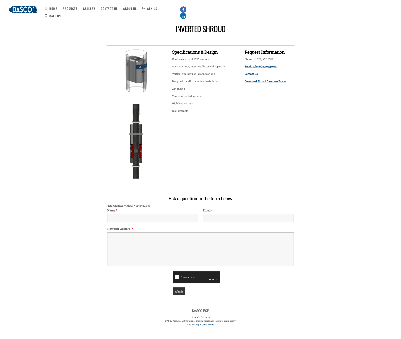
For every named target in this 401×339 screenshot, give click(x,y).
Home (52, 8)
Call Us (54, 16)
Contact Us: (251, 73)
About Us (130, 8)
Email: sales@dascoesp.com (261, 66)
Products (70, 8)
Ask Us (151, 8)
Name (112, 210)
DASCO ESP (199, 317)
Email (208, 210)
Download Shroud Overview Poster (265, 81)
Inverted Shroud (200, 28)
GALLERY (89, 8)
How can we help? (120, 229)
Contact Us (109, 8)
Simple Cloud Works (204, 324)
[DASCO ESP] (23, 11)
